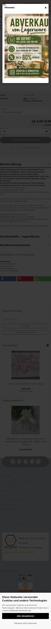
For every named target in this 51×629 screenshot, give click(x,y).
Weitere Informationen (25, 623)
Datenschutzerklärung (20, 610)
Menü (4, 4)
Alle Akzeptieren (25, 616)
